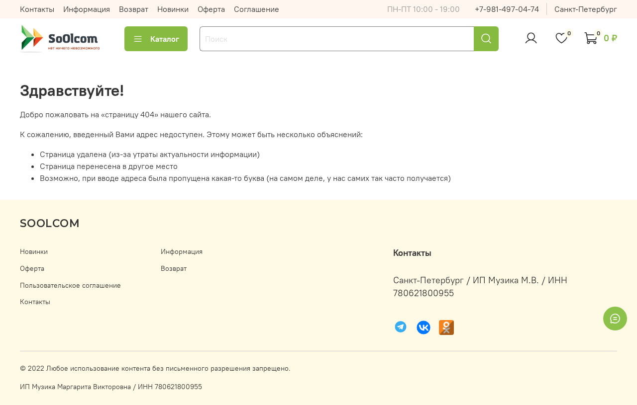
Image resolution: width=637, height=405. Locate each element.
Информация (86, 9)
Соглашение (256, 9)
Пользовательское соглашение (70, 285)
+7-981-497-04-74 (507, 9)
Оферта (211, 9)
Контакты (37, 9)
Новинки (173, 9)
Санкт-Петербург (585, 9)
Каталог (164, 39)
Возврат (133, 9)
